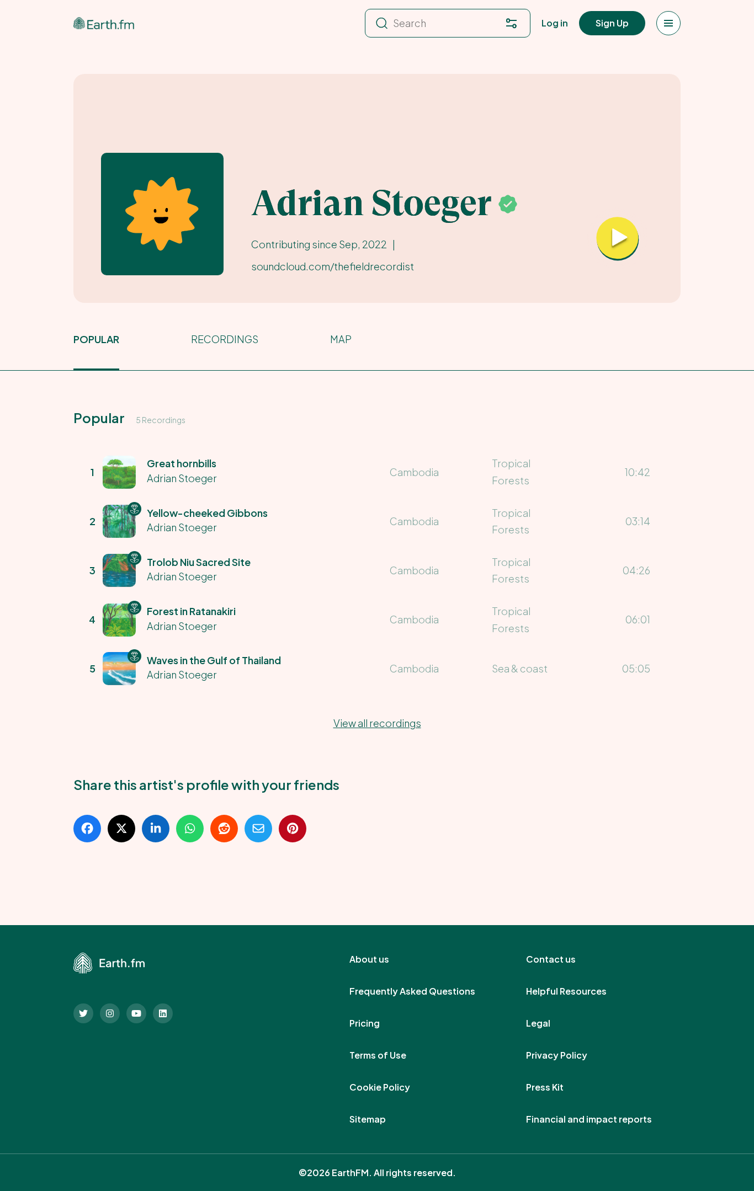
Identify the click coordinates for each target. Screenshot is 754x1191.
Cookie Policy (391, 1087)
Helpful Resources (578, 991)
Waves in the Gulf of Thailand (214, 660)
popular (96, 339)
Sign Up (612, 23)
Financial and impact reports (601, 1119)
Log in (554, 23)
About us (381, 959)
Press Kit (557, 1087)
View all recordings (377, 723)
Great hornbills (181, 463)
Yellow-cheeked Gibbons (207, 512)
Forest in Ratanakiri (191, 611)
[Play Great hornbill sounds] (617, 238)
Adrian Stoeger (182, 478)
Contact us (563, 959)
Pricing (376, 1023)
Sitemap (379, 1119)
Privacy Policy (569, 1055)
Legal (550, 1023)
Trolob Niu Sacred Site (199, 562)
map (341, 339)
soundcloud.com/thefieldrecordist (332, 266)
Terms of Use (390, 1055)
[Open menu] (668, 23)
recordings (224, 339)
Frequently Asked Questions (424, 991)
